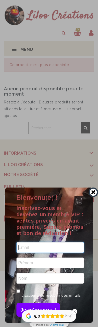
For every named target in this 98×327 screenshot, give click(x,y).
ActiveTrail (57, 325)
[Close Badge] (74, 311)
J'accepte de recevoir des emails (51, 295)
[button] (38, 310)
